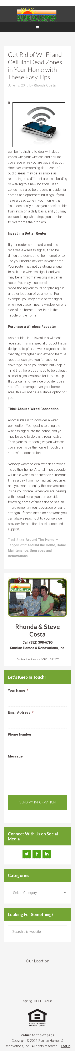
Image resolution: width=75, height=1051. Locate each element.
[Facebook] (36, 854)
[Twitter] (26, 854)
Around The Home (40, 540)
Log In (65, 1046)
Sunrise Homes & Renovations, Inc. (37, 14)
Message (15, 756)
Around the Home (41, 545)
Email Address (21, 712)
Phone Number (19, 734)
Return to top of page (38, 1035)
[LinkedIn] (46, 854)
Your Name (18, 691)
